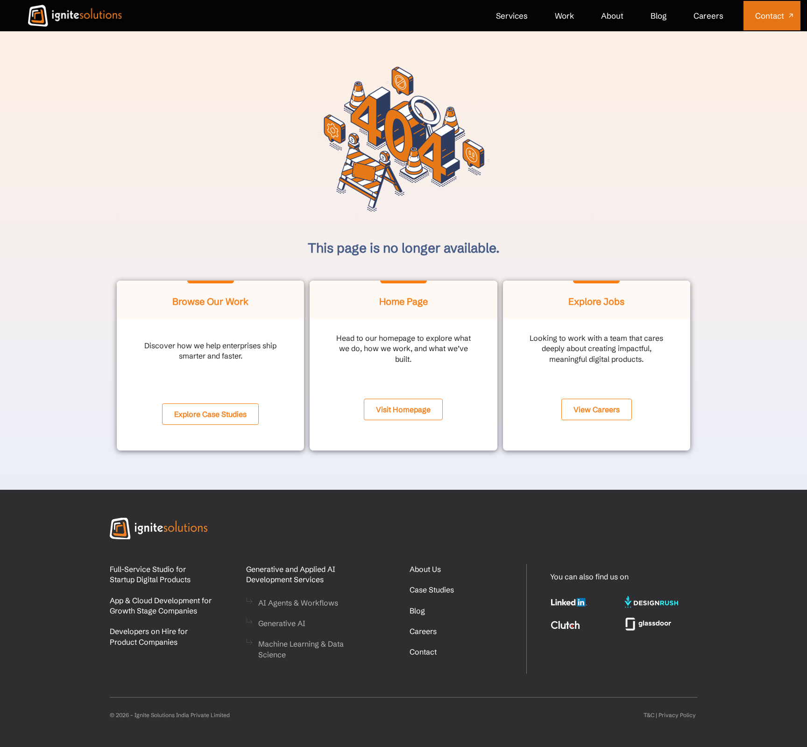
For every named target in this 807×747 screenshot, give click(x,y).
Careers (708, 16)
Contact (769, 16)
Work (564, 16)
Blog (658, 16)
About (612, 16)
